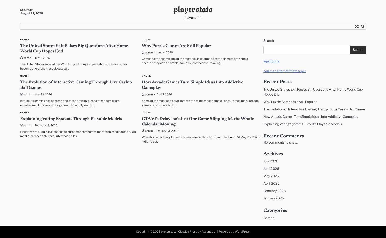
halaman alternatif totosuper (284, 71)
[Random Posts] (357, 26)
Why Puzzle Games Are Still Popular (176, 46)
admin (27, 57)
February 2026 (274, 191)
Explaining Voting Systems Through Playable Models (71, 119)
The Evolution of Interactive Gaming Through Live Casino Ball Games (314, 109)
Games (24, 39)
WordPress (242, 231)
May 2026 (271, 176)
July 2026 (270, 161)
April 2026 (271, 183)
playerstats (193, 9)
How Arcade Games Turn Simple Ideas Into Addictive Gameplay (310, 117)
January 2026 (273, 198)
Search (268, 41)
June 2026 (271, 169)
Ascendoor (209, 231)
